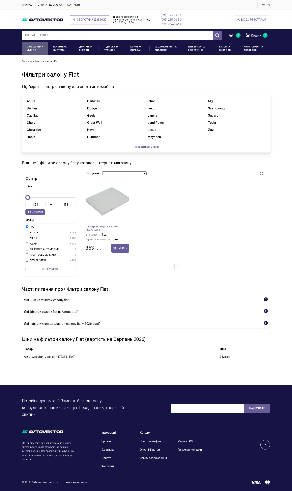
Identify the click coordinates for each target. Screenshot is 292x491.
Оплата (106, 458)
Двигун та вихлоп (85, 48)
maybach (154, 137)
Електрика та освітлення (196, 48)
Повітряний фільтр (152, 441)
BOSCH (52, 232)
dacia (31, 137)
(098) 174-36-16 (171, 14)
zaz (211, 130)
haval (91, 130)
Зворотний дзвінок (91, 19)
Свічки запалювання (153, 458)
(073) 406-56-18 (171, 24)
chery (31, 123)
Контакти (73, 4)
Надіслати (257, 408)
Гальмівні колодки (190, 449)
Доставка (108, 449)
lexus (152, 130)
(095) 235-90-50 (171, 19)
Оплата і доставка (50, 4)
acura (31, 101)
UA (263, 4)
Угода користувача (76, 482)
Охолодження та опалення (166, 48)
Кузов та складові (225, 48)
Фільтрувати (35, 212)
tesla (212, 123)
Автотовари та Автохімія (253, 48)
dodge (92, 108)
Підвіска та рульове (111, 48)
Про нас (27, 4)
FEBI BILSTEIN (52, 260)
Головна (27, 61)
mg (210, 101)
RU (268, 4)
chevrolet (34, 130)
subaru (213, 115)
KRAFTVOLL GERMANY (52, 254)
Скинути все (50, 269)
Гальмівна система (60, 48)
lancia (152, 115)
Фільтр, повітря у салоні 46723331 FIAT (102, 228)
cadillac (33, 115)
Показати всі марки (146, 146)
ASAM (52, 243)
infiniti (152, 101)
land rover (156, 123)
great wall (94, 123)
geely (91, 115)
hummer (93, 137)
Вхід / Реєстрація (254, 19)
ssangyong (216, 108)
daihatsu (93, 101)
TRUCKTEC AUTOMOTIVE (52, 249)
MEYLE (52, 238)
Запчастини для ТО (35, 48)
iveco (152, 108)
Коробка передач (136, 48)
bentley (32, 108)
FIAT (32, 226)
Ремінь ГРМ (185, 441)
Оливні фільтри (150, 449)
